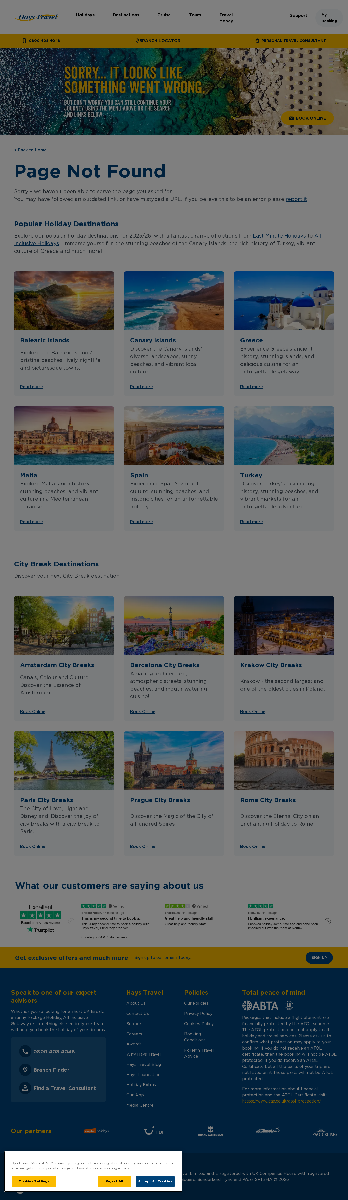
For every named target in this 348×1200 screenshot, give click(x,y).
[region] (93, 1171)
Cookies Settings (34, 1181)
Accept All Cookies (155, 1181)
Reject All (114, 1181)
